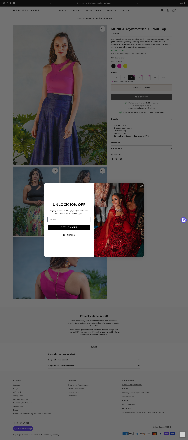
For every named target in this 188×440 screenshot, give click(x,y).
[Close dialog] (141, 185)
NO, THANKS (69, 235)
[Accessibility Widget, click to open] (184, 220)
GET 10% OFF (69, 227)
